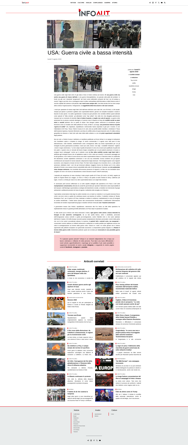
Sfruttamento (76, 418)
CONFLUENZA (98, 2)
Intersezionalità (76, 427)
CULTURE (81, 2)
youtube (84, 247)
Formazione (75, 423)
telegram (90, 245)
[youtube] (161, 3)
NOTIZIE (73, 2)
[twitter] (158, 3)
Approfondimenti (121, 358)
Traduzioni (75, 431)
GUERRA (107, 2)
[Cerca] (164, 2)
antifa (134, 83)
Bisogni (74, 416)
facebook (69, 247)
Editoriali (71, 389)
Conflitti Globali (135, 74)
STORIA (114, 2)
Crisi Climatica (76, 429)
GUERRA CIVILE (134, 86)
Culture (112, 414)
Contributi (75, 420)
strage (134, 89)
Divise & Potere (76, 421)
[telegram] (149, 3)
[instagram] (152, 3)
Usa (134, 95)
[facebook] (155, 3)
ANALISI (88, 2)
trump (134, 92)
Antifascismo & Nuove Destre (124, 267)
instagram (76, 247)
